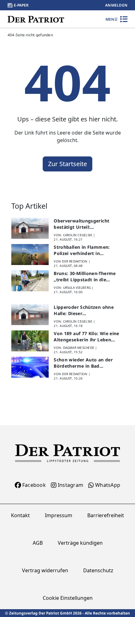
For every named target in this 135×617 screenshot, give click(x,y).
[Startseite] (36, 19)
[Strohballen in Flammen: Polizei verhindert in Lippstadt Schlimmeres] (30, 254)
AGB (38, 542)
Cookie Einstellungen (68, 597)
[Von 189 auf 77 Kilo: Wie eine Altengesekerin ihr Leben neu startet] (30, 340)
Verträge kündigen (80, 542)
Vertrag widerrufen (45, 570)
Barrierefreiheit (105, 515)
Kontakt (20, 515)
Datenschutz (98, 570)
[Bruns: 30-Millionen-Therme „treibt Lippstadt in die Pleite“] (30, 280)
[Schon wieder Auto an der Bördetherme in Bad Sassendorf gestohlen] (30, 367)
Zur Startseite (67, 164)
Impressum (58, 515)
